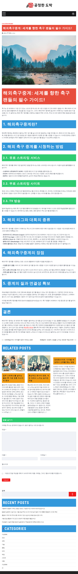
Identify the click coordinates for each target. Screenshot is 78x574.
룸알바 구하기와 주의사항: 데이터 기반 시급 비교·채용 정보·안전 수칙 (22, 515)
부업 (3, 554)
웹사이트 (5, 464)
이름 (4, 455)
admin (5, 33)
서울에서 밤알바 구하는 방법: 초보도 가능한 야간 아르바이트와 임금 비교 (23, 508)
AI (2, 568)
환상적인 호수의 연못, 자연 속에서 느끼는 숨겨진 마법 (39, 378)
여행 (3, 561)
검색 (3, 491)
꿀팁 (3, 548)
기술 (3, 544)
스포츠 (4, 558)
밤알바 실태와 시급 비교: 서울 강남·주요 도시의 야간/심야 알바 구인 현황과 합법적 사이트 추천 (29, 512)
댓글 (4, 430)
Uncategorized (7, 23)
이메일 (43, 455)
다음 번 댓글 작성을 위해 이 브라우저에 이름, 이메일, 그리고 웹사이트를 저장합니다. (33, 473)
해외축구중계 (28, 328)
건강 (3, 538)
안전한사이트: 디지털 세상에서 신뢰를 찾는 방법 (64, 361)
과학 (3, 541)
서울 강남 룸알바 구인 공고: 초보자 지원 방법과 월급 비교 (18, 518)
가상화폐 (4, 534)
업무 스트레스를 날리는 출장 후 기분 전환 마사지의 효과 (13, 378)
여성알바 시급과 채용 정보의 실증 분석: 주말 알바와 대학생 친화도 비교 (23, 522)
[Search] (73, 13)
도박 (3, 551)
